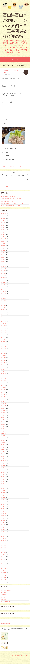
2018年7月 (3, 330)
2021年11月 (3, 238)
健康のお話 (3, 592)
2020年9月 (3, 270)
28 (15, 184)
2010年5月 (3, 554)
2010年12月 (3, 538)
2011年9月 (3, 518)
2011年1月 (3, 536)
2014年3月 (3, 449)
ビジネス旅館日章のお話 (6, 590)
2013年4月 (3, 474)
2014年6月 (3, 442)
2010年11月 (3, 540)
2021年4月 (3, 254)
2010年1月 (3, 563)
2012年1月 (3, 508)
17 (27, 181)
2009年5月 (3, 582)
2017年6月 (3, 360)
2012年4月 (3, 502)
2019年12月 (3, 291)
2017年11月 (3, 348)
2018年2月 (3, 341)
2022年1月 (3, 234)
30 (23, 184)
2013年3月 (3, 476)
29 (19, 184)
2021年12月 (3, 236)
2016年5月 (3, 389)
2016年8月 (3, 383)
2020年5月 (3, 280)
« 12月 (7, 186)
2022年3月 (3, 229)
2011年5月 (3, 527)
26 (6, 184)
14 (14, 181)
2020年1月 (3, 289)
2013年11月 (3, 458)
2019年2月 (3, 314)
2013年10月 (3, 460)
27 (10, 184)
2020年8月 (3, 273)
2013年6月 (3, 470)
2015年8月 (3, 410)
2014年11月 (3, 431)
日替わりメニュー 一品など (7, 166)
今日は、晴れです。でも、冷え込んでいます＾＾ (12, 198)
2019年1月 (3, 316)
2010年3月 (3, 559)
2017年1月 (3, 371)
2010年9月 (3, 545)
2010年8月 (3, 547)
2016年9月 (3, 380)
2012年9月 (3, 490)
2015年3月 (3, 421)
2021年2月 (3, 259)
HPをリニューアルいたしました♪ (8, 196)
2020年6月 (3, 277)
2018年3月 (3, 339)
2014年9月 (3, 435)
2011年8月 (3, 520)
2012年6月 (3, 497)
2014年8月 (3, 438)
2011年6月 (3, 524)
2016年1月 (3, 399)
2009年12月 (3, 566)
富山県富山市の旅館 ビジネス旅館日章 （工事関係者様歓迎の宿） (15, 25)
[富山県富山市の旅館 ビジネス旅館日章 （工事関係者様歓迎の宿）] (15, 6)
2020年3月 (3, 284)
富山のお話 (3, 597)
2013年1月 (3, 481)
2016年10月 (3, 378)
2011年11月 (3, 513)
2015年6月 (3, 415)
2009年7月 (3, 577)
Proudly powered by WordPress (18, 655)
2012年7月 (3, 495)
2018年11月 (3, 321)
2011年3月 (3, 531)
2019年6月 (3, 305)
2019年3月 (3, 312)
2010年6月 (3, 552)
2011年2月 (3, 534)
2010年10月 (3, 543)
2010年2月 (3, 561)
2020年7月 (3, 275)
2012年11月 (3, 486)
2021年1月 (3, 261)
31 (27, 184)
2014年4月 (3, 447)
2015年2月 (3, 424)
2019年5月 (3, 307)
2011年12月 (3, 511)
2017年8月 (3, 355)
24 (27, 182)
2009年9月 (3, 572)
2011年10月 (3, 515)
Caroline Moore (25, 657)
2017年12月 (3, 346)
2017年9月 (3, 353)
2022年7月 (3, 220)
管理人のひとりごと (17, 166)
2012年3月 (3, 504)
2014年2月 (3, 451)
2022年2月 (3, 232)
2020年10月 (3, 268)
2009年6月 (3, 579)
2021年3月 (3, 257)
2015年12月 (3, 401)
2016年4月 (3, 392)
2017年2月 (3, 369)
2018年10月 (3, 323)
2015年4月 (3, 419)
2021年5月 (3, 252)
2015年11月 (3, 403)
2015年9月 (3, 408)
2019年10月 (3, 296)
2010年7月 (3, 550)
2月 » (28, 186)
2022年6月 (3, 222)
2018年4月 (3, 337)
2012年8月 (3, 492)
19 (6, 182)
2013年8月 (3, 465)
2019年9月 (3, 298)
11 (2, 181)
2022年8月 (3, 218)
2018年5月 (3, 335)
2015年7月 (3, 412)
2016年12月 (3, 373)
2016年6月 (3, 387)
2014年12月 (3, 428)
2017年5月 (3, 362)
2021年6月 (3, 250)
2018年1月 (3, 344)
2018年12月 (3, 319)
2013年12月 (3, 456)
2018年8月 (3, 328)
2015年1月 (3, 426)
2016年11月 (3, 376)
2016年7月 (3, 385)
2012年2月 (3, 506)
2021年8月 (3, 245)
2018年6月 (3, 332)
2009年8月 (3, 575)
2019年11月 (3, 293)
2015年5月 (3, 417)
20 (11, 182)
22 (19, 182)
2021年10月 (3, 241)
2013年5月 (3, 472)
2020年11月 (3, 266)
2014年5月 (3, 444)
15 (19, 181)
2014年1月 (3, 453)
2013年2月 (3, 479)
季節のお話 (3, 594)
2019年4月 (3, 309)
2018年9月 (3, 325)
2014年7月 (3, 440)
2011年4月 (3, 529)
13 (10, 181)
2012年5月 (3, 499)
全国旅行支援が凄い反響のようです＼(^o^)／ (11, 205)
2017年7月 (3, 357)
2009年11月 (3, 568)
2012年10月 (3, 488)
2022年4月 (3, 227)
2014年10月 (3, 433)
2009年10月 (3, 570)
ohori (9, 74)
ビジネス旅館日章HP (5, 623)
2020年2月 (3, 287)
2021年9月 (3, 243)
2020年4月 (3, 282)
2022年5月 (3, 225)
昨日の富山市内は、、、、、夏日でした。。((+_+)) (12, 203)
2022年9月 (3, 216)
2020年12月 (3, 264)
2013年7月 (3, 467)
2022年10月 (3, 213)
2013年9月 (3, 463)
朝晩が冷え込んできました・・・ (8, 201)
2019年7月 (3, 303)
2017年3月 (3, 367)
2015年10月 (3, 405)
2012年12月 (3, 483)
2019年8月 (3, 300)
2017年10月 (3, 351)
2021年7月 (3, 248)
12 (6, 181)
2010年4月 (3, 556)
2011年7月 (3, 522)
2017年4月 (3, 364)
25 (2, 184)
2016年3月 (3, 394)
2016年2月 (3, 396)
